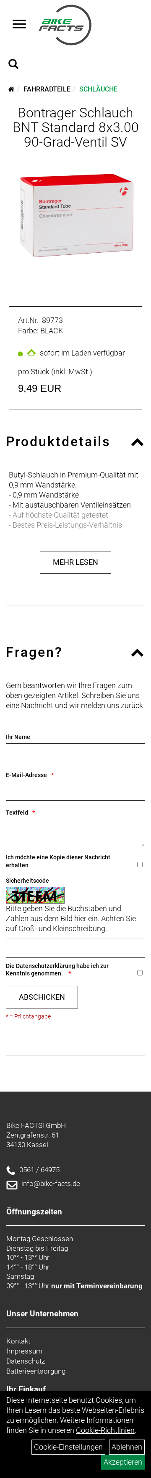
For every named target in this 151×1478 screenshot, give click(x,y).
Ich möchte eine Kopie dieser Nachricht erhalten (58, 861)
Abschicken (42, 997)
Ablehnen (127, 1446)
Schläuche (98, 89)
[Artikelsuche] (13, 65)
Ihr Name (18, 737)
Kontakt (18, 1341)
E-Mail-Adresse (26, 775)
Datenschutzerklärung (45, 965)
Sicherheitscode (27, 880)
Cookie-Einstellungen (68, 1446)
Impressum (24, 1351)
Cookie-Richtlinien (105, 1430)
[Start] (11, 89)
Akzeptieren (123, 1462)
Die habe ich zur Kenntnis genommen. (57, 969)
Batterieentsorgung (35, 1371)
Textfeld (17, 812)
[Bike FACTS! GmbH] (65, 25)
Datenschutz (25, 1361)
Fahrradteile (46, 89)
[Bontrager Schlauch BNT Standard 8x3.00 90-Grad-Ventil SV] (75, 217)
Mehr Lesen (75, 562)
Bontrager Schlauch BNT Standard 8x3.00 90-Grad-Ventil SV (76, 127)
